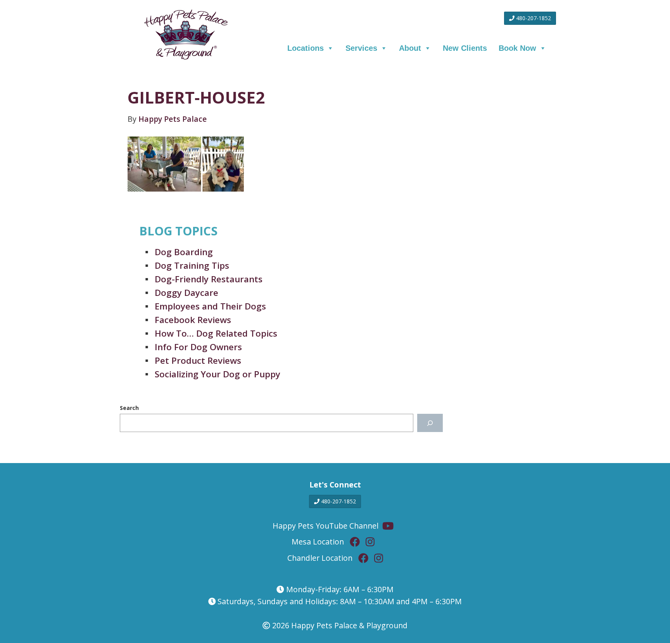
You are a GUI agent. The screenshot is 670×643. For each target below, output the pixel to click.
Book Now (517, 48)
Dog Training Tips (192, 265)
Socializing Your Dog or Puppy (217, 374)
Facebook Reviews (193, 320)
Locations (305, 48)
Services (361, 48)
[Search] (429, 423)
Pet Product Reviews (198, 360)
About (410, 48)
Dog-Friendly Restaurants (208, 279)
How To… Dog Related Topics (216, 333)
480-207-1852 (533, 18)
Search (129, 407)
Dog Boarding (184, 252)
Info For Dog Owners (198, 347)
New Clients (465, 48)
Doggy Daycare (186, 293)
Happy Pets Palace (172, 119)
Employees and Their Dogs (210, 306)
